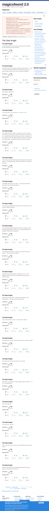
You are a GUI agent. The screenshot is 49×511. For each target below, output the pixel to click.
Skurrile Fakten (27, 12)
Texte (36, 21)
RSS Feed (40, 497)
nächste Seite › (17, 488)
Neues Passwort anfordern (40, 90)
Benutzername (37, 80)
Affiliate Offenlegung (30, 497)
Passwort (36, 84)
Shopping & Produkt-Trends (40, 74)
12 (12, 488)
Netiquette (17, 500)
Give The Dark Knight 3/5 (9, 50)
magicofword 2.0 (15, 4)
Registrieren (37, 88)
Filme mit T (15, 36)
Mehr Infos (17, 509)
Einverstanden (35, 502)
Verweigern (41, 502)
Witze (34, 12)
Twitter (39, 500)
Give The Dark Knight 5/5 (11, 50)
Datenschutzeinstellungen (24, 500)
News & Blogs (38, 26)
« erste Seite (7, 487)
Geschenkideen (40, 12)
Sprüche (21, 12)
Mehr (46, 64)
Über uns (4, 499)
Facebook (40, 499)
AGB (4, 501)
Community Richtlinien (19, 499)
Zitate (4, 12)
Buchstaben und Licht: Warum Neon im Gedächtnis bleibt (39, 44)
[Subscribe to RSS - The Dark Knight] (10, 491)
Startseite (5, 36)
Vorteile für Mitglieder (19, 497)
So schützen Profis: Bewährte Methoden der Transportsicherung (40, 49)
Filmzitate (9, 12)
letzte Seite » (23, 488)
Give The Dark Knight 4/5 (10, 50)
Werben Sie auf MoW (30, 499)
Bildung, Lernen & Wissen (40, 70)
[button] (9, 56)
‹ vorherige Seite (14, 487)
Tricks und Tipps (39, 23)
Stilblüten (15, 12)
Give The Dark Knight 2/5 (8, 50)
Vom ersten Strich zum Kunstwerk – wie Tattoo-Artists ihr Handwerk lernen (40, 40)
